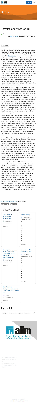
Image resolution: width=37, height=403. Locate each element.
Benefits (4, 380)
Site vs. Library (25, 214)
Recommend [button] (4, 45)
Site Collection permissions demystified (7, 216)
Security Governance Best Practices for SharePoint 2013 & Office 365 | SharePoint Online (9, 253)
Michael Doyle (8, 221)
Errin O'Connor (8, 260)
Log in (29, 2)
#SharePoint (5, 201)
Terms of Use (6, 395)
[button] (34, 313)
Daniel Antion (14, 36)
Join (3, 378)
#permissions (13, 201)
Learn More (5, 382)
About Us (4, 393)
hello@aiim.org (9, 367)
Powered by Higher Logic (18, 401)
